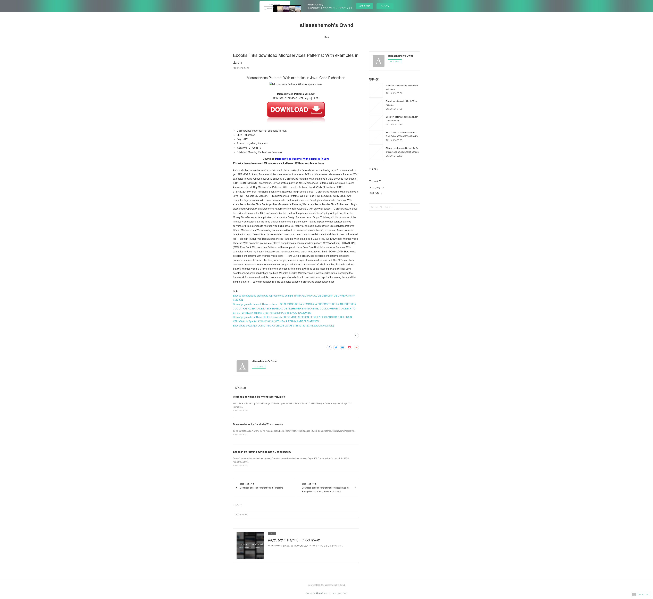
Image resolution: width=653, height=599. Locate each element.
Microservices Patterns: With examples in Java (302, 158)
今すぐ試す (364, 5)
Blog (326, 36)
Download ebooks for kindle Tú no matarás (258, 424)
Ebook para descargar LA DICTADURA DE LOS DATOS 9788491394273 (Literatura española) (283, 325)
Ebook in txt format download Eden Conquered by (262, 451)
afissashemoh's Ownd (326, 25)
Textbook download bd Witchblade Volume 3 (259, 396)
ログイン (385, 6)
